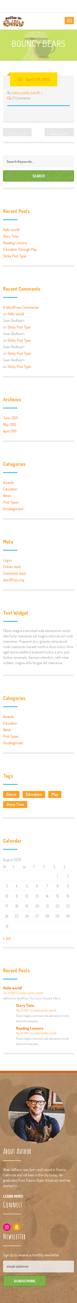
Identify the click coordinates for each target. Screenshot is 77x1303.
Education (10, 489)
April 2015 (10, 431)
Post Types (11, 502)
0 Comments (21, 98)
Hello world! (11, 229)
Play (55, 794)
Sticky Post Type (14, 256)
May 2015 (9, 424)
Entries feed (12, 566)
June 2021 (10, 418)
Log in (7, 560)
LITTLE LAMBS (18, 134)
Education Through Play (20, 249)
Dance (11, 794)
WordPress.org (13, 580)
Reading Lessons (15, 242)
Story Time (10, 236)
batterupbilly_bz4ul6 (26, 92)
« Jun (7, 938)
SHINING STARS (58, 134)
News (7, 495)
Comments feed (14, 573)
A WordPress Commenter (21, 307)
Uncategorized (13, 508)
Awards (8, 482)
